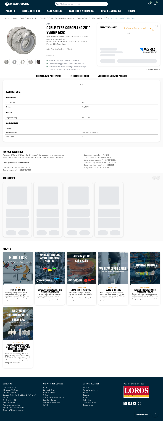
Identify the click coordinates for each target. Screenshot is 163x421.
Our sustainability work (91, 390)
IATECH (45, 405)
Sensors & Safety (49, 390)
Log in (85, 398)
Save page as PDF (153, 69)
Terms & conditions (89, 403)
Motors (45, 395)
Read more (50, 56)
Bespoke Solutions (49, 400)
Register (86, 395)
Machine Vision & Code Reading (54, 398)
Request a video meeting (11, 405)
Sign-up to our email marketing (13, 408)
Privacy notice (88, 405)
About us (86, 387)
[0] (155, 4)
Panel (45, 387)
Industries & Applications (51, 403)
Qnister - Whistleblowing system (14, 410)
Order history (87, 400)
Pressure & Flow (49, 393)
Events (85, 393)
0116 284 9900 (11, 400)
